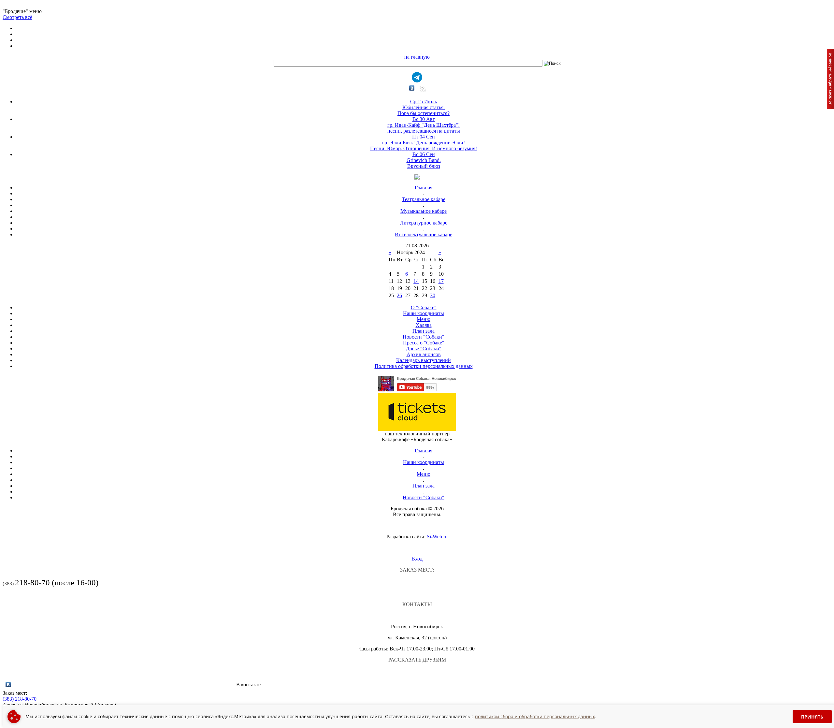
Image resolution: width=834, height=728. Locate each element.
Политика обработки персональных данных (424, 366)
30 (432, 295)
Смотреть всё (17, 17)
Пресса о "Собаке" (423, 342)
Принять (812, 717)
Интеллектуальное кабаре (423, 234)
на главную (417, 57)
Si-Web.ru (437, 536)
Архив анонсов (424, 354)
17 (441, 281)
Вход (417, 558)
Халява (424, 325)
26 (399, 295)
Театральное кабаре (423, 199)
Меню (423, 319)
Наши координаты (423, 313)
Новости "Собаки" (423, 337)
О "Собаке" (424, 307)
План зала (423, 331)
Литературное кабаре (423, 223)
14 (416, 281)
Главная (423, 187)
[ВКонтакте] (412, 88)
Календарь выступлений (423, 360)
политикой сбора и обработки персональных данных (535, 716)
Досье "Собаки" (423, 348)
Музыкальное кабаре (423, 211)
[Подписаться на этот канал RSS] (422, 91)
